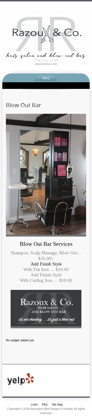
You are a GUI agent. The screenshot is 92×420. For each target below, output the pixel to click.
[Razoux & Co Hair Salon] (46, 37)
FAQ (44, 404)
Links (34, 404)
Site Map (57, 404)
